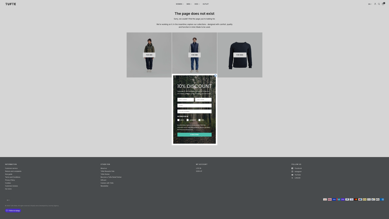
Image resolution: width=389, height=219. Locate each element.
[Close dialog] (215, 76)
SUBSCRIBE (194, 134)
